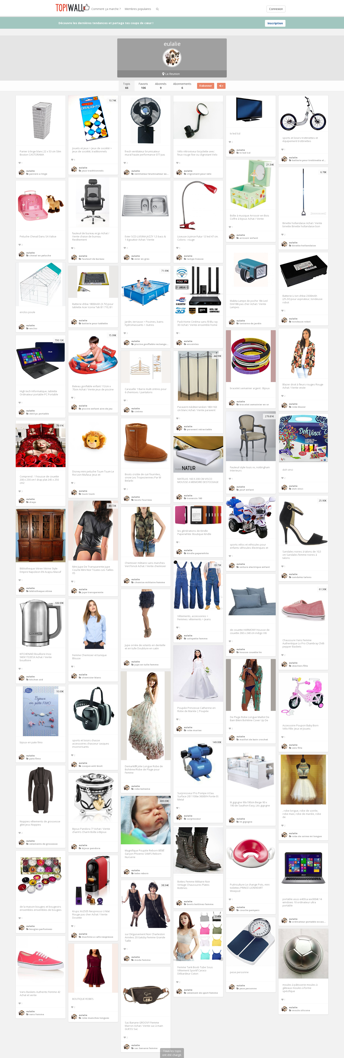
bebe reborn (141, 873)
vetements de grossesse (43, 843)
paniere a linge (38, 173)
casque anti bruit (92, 765)
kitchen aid (36, 679)
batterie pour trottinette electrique (313, 160)
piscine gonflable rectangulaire (153, 344)
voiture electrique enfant (254, 566)
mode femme (142, 959)
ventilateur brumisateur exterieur (154, 173)
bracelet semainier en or (254, 404)
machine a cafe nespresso (97, 936)
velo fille (297, 747)
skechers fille (300, 665)
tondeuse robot (301, 321)
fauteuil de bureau (93, 258)
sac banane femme (145, 1048)
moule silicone (301, 1010)
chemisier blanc (91, 677)
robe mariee (194, 730)
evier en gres (141, 258)
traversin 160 (194, 498)
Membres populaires (138, 9)
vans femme (36, 1014)
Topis (126, 86)
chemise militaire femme (149, 582)
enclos (33, 328)
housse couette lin (250, 652)
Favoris (143, 86)
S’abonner (205, 85)
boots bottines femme (200, 904)
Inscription (275, 23)
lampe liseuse (195, 258)
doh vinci (297, 488)
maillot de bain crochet (253, 739)
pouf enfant (246, 489)
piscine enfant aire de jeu (97, 408)
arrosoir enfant (248, 237)
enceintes (193, 344)
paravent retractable (199, 429)
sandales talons (301, 577)
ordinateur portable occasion (310, 921)
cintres (138, 411)
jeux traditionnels (93, 170)
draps (32, 502)
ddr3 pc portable (39, 413)
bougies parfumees (40, 929)
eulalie (30, 170)
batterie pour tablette (95, 323)
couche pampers (249, 910)
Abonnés (160, 86)
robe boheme (142, 788)
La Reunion (172, 74)
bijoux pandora (91, 848)
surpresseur (194, 818)
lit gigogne (245, 821)
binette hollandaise (304, 245)
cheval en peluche (40, 255)
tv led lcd (244, 152)
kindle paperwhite (198, 553)
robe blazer (299, 406)
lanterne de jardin (250, 323)
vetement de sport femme (202, 992)
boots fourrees (143, 499)
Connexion (276, 9)
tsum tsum (88, 493)
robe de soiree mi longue (307, 836)
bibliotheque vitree (40, 591)
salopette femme (197, 638)
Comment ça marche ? (106, 9)
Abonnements (182, 86)
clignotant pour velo (199, 173)
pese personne (248, 988)
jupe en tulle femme (146, 664)
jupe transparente (92, 592)
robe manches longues (95, 1017)
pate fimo (35, 758)
